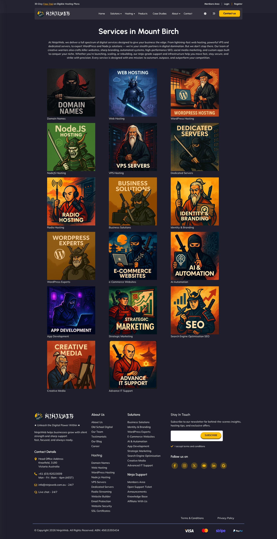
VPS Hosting (116, 173)
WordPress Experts (58, 281)
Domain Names (56, 118)
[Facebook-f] (175, 465)
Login (226, 4)
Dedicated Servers (182, 173)
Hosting (129, 13)
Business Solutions (120, 227)
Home (102, 13)
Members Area (211, 4)
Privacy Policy (226, 518)
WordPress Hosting (182, 118)
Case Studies (159, 13)
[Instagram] (184, 465)
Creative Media (56, 390)
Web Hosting (117, 118)
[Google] (223, 465)
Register (238, 4)
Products (142, 13)
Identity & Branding (182, 227)
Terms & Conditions (192, 518)
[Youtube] (204, 465)
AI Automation (179, 281)
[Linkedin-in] (214, 465)
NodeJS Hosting (56, 173)
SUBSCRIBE (211, 435)
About (175, 13)
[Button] (205, 13)
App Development (58, 336)
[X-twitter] (194, 465)
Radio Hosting (55, 227)
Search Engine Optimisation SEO (190, 336)
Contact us (229, 13)
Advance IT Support (121, 390)
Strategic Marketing (121, 336)
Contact (188, 13)
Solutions (115, 13)
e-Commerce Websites (122, 281)
